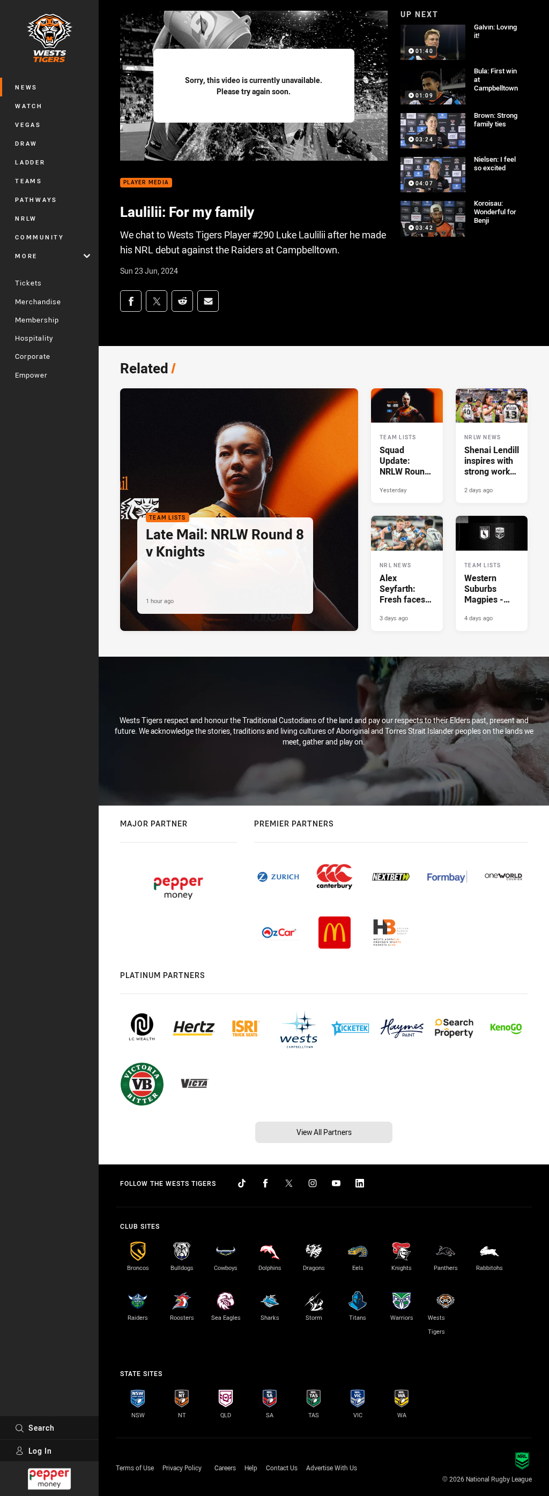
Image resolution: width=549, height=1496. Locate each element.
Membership (37, 320)
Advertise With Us (331, 1467)
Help (250, 1467)
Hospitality (34, 338)
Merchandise (38, 301)
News (26, 87)
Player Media (146, 182)
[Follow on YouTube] (336, 1183)
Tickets (28, 283)
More (26, 256)
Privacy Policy (182, 1467)
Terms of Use (135, 1467)
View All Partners (324, 1132)
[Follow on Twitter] (289, 1183)
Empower (31, 375)
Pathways (36, 200)
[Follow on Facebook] (265, 1183)
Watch (29, 106)
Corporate (32, 356)
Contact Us (282, 1467)
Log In (40, 1451)
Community (39, 237)
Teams (28, 181)
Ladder (30, 162)
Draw (26, 143)
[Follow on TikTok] (242, 1183)
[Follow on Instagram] (312, 1183)
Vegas (28, 125)
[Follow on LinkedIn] (359, 1183)
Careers (225, 1467)
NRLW (26, 218)
